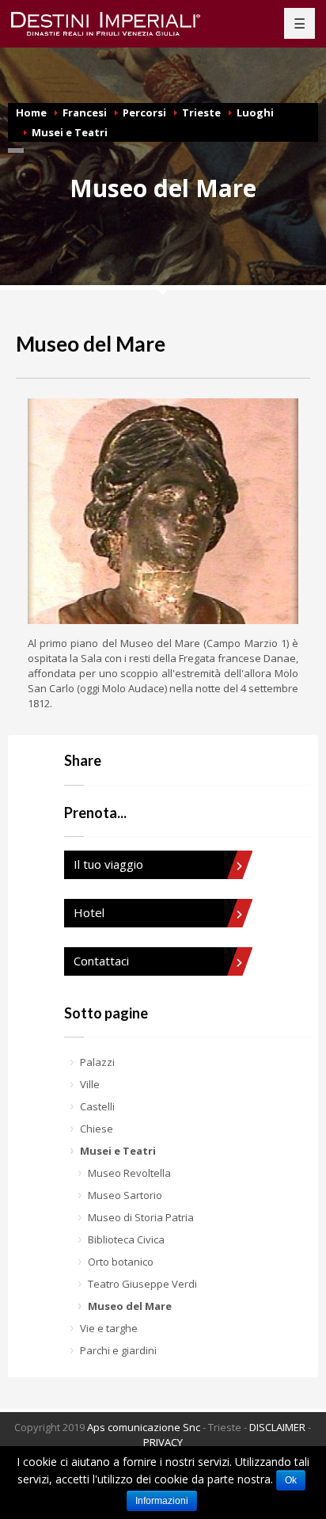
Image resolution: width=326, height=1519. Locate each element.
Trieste (201, 112)
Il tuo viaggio (108, 864)
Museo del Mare (130, 1306)
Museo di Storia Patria (141, 1217)
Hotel (89, 912)
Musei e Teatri (70, 132)
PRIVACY (163, 1442)
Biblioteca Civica (126, 1239)
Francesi (85, 112)
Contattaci (101, 961)
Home (31, 112)
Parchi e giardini (118, 1350)
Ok (291, 1480)
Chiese (96, 1128)
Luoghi (255, 112)
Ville (90, 1084)
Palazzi (97, 1062)
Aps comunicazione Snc (143, 1427)
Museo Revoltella (129, 1173)
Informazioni (161, 1500)
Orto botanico (121, 1261)
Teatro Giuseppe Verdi (142, 1284)
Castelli (97, 1106)
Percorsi (144, 112)
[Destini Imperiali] (115, 24)
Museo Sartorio (125, 1195)
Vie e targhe (109, 1328)
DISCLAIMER (277, 1427)
